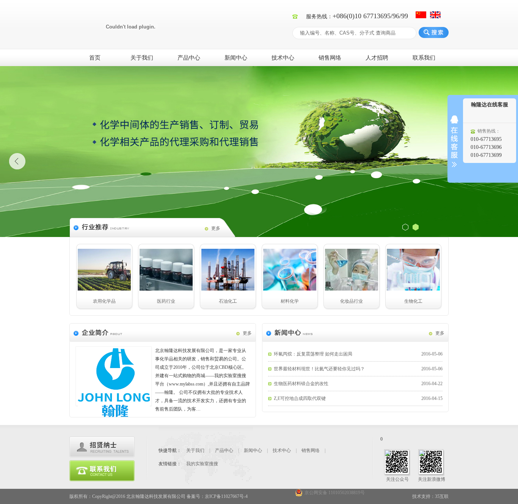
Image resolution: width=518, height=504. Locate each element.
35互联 (442, 496)
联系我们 (424, 58)
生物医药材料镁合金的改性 (358, 383)
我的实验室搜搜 (202, 463)
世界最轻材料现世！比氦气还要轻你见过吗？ (358, 368)
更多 (215, 228)
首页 (94, 58)
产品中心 (188, 58)
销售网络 (330, 58)
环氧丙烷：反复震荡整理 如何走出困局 (358, 354)
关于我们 (141, 58)
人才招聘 (377, 58)
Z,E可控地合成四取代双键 (358, 398)
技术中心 (283, 58)
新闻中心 (235, 58)
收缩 (454, 141)
